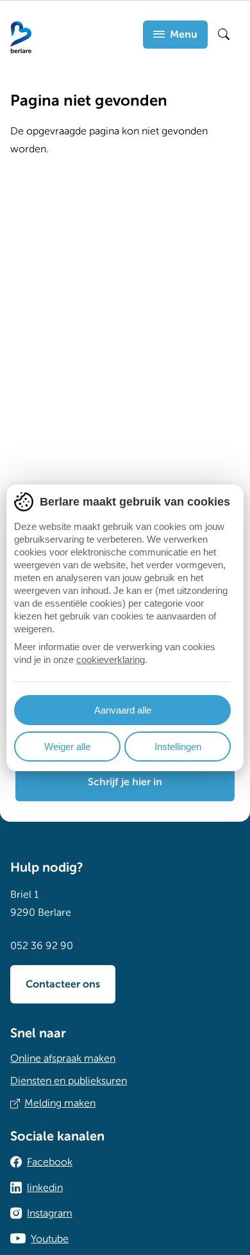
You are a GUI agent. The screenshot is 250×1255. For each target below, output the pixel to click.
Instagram (49, 1213)
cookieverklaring (110, 659)
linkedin (45, 1188)
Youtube (50, 1239)
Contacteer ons (63, 984)
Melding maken (60, 1103)
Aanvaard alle (122, 710)
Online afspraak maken (62, 1058)
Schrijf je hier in (125, 782)
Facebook (49, 1162)
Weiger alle (67, 746)
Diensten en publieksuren (68, 1081)
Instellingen (177, 746)
